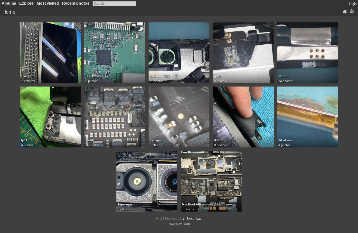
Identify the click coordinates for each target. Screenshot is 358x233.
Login (353, 4)
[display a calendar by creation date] (352, 12)
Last (199, 218)
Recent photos (75, 3)
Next (190, 218)
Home (8, 12)
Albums (9, 3)
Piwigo (186, 223)
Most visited (48, 3)
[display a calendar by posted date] (345, 12)
